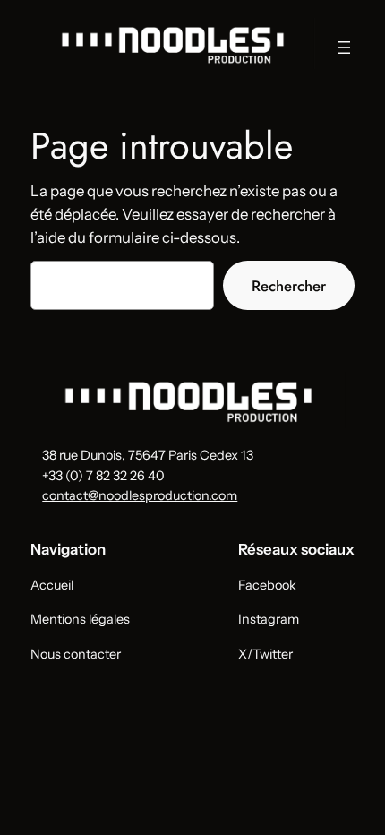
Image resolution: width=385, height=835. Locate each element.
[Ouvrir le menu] (344, 47)
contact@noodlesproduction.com (139, 495)
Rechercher (289, 286)
